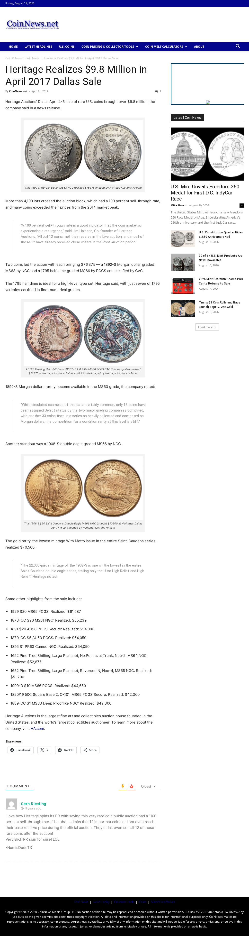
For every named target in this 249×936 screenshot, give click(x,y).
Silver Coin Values (163, 902)
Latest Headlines (38, 47)
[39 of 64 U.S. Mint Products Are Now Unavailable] (183, 262)
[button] (238, 47)
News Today (101, 902)
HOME (13, 47)
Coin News (81, 902)
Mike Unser (178, 205)
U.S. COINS (67, 47)
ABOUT (199, 47)
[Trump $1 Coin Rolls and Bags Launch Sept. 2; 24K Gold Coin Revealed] (183, 308)
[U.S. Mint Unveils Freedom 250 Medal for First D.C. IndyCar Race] (207, 154)
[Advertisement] (155, 24)
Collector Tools (124, 902)
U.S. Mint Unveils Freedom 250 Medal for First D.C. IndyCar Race (205, 193)
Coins (142, 902)
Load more (205, 327)
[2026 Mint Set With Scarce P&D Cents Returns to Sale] (183, 285)
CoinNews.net (18, 91)
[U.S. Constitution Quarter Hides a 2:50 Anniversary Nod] (183, 238)
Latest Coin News (187, 117)
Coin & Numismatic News (22, 58)
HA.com (37, 728)
